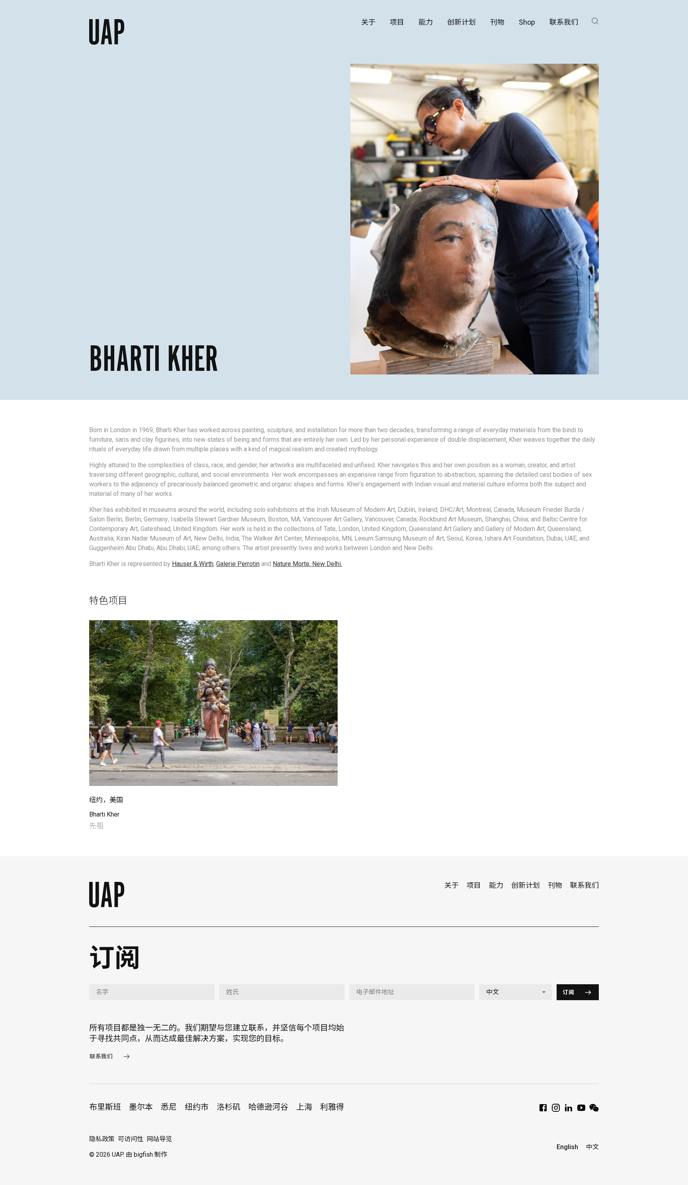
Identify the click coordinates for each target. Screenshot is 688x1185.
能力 (496, 885)
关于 (451, 885)
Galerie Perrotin (238, 564)
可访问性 (130, 1139)
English (567, 1147)
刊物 (555, 885)
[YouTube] (581, 1110)
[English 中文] (515, 992)
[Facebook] (543, 1110)
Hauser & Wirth (192, 564)
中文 (592, 1147)
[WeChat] (594, 1110)
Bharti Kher (104, 814)
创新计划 (525, 885)
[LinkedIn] (568, 1110)
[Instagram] (556, 1110)
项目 (474, 885)
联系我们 (584, 885)
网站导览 (159, 1139)
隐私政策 (102, 1139)
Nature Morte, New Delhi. (307, 564)
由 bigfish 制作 (146, 1154)
